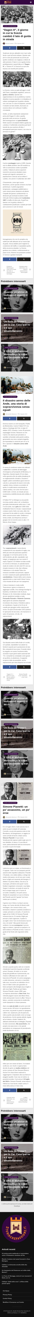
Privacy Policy (7, 1294)
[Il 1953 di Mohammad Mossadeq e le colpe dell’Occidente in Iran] (17, 357)
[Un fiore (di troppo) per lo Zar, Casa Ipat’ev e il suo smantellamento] (17, 328)
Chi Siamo (6, 1291)
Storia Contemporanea (10, 26)
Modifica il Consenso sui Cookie (13, 1302)
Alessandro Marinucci (12, 308)
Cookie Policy (7, 1298)
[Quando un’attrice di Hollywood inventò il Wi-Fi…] (17, 298)
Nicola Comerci (9, 43)
